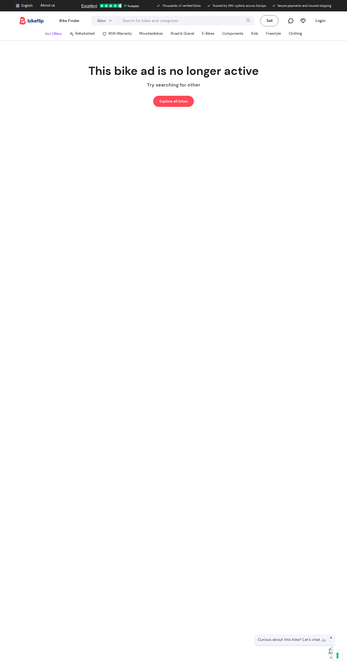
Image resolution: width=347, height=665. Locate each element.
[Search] (247, 21)
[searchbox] (186, 20)
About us (47, 5)
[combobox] (186, 20)
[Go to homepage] (31, 21)
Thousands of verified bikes (181, 6)
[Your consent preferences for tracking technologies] (337, 655)
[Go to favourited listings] (303, 21)
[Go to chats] (291, 21)
